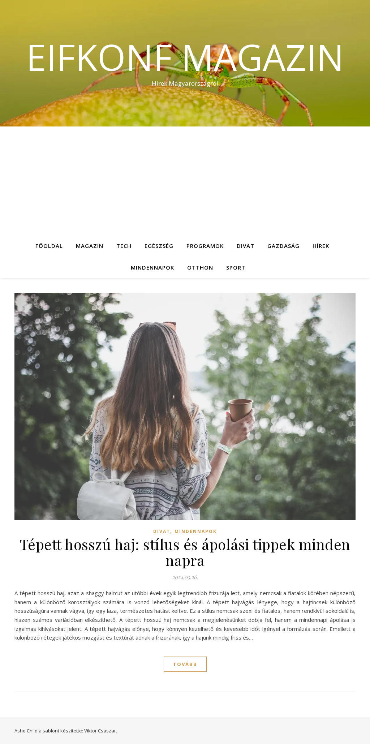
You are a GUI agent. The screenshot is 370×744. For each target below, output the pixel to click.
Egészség (159, 245)
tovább (185, 664)
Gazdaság (283, 245)
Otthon (200, 267)
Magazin (89, 245)
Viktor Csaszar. (100, 730)
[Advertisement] (185, 180)
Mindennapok (152, 267)
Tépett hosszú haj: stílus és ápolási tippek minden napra (185, 551)
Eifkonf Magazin (185, 57)
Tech (124, 245)
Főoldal (49, 245)
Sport (235, 267)
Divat (245, 245)
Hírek (321, 245)
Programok (205, 245)
